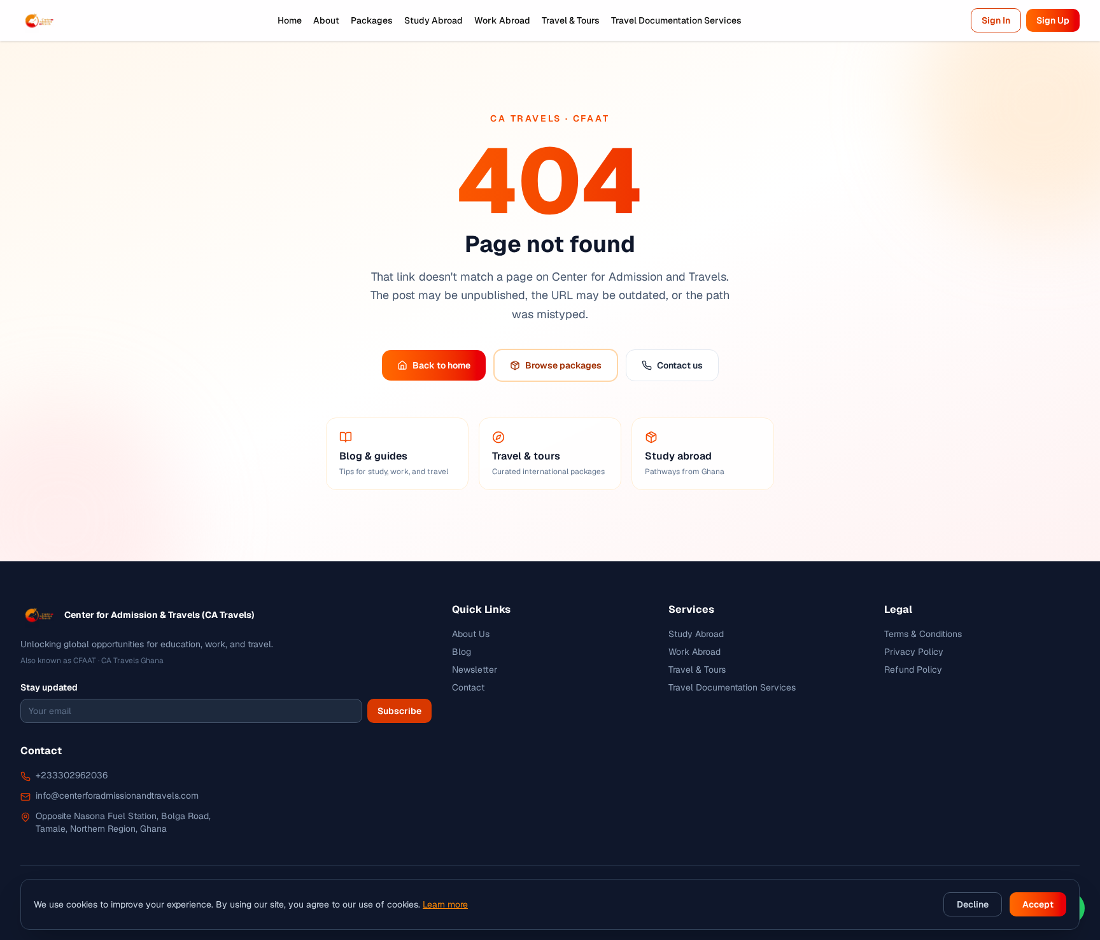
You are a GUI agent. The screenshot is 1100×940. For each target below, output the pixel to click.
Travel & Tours (571, 20)
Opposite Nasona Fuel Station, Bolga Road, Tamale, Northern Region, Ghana (123, 822)
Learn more (445, 904)
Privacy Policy (913, 651)
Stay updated (49, 687)
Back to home (441, 365)
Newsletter (474, 669)
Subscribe (399, 711)
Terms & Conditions (923, 634)
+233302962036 (72, 775)
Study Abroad (433, 20)
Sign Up (1052, 20)
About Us (471, 634)
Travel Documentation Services (676, 20)
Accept (1038, 904)
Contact (468, 687)
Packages (372, 20)
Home (290, 20)
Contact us (680, 365)
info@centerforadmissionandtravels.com (117, 795)
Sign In (996, 20)
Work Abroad (502, 20)
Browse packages (563, 365)
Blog (461, 651)
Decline (973, 904)
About (326, 20)
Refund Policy (913, 669)
